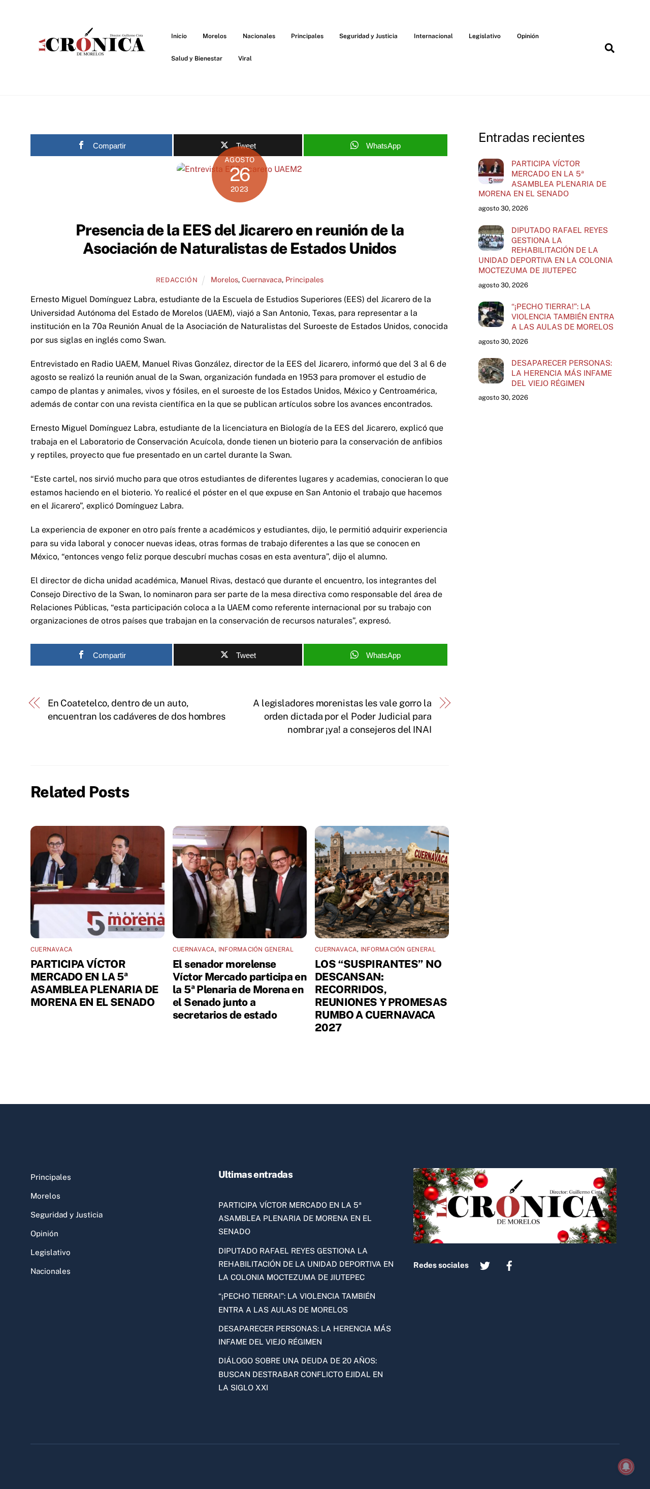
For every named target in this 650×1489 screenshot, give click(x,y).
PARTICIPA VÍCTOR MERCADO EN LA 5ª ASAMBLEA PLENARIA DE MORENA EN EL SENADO (94, 983)
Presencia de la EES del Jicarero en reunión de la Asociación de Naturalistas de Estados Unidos (240, 239)
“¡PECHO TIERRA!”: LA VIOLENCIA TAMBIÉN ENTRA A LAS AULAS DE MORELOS (562, 316)
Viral (245, 58)
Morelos (214, 36)
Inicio (179, 36)
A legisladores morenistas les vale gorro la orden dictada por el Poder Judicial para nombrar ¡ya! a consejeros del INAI (342, 716)
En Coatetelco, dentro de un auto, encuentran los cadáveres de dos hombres (136, 710)
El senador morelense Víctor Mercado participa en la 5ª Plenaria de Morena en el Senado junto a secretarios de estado (239, 989)
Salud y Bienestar (196, 58)
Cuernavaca (262, 279)
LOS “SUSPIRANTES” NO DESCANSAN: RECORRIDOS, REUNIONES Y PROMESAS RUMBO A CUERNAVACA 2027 (381, 996)
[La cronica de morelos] (93, 73)
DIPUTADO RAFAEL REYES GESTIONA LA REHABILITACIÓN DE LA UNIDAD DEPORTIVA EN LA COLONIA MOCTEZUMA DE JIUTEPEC (545, 250)
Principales (307, 36)
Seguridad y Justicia (368, 36)
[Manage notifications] (626, 1466)
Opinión (528, 36)
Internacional (433, 36)
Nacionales (259, 36)
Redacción (177, 280)
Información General (256, 949)
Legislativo (485, 36)
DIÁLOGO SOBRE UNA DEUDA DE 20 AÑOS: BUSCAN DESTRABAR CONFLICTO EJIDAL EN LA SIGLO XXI (300, 1374)
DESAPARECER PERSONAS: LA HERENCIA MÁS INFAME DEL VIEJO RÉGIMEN (561, 373)
